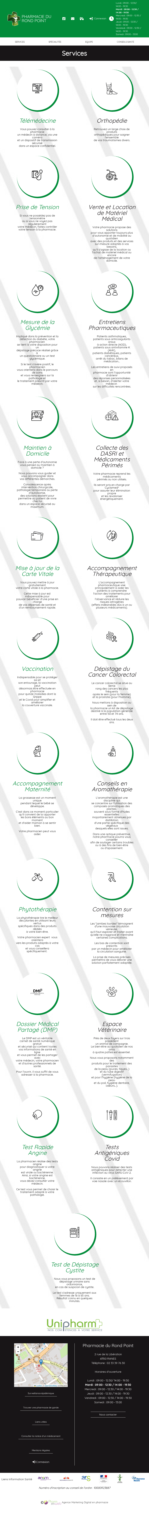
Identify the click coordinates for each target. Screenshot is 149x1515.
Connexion (99, 18)
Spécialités (55, 41)
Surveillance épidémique (41, 1393)
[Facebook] (64, 18)
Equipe (89, 41)
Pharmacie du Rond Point (36, 18)
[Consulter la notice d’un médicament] (81, 18)
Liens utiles (41, 1421)
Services (20, 41)
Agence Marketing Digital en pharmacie (84, 1502)
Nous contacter (108, 1414)
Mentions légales (41, 1450)
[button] (41, 1362)
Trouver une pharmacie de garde (41, 1407)
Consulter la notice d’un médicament (40, 1436)
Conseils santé (125, 41)
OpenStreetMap (51, 1385)
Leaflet (39, 1385)
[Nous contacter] (72, 18)
